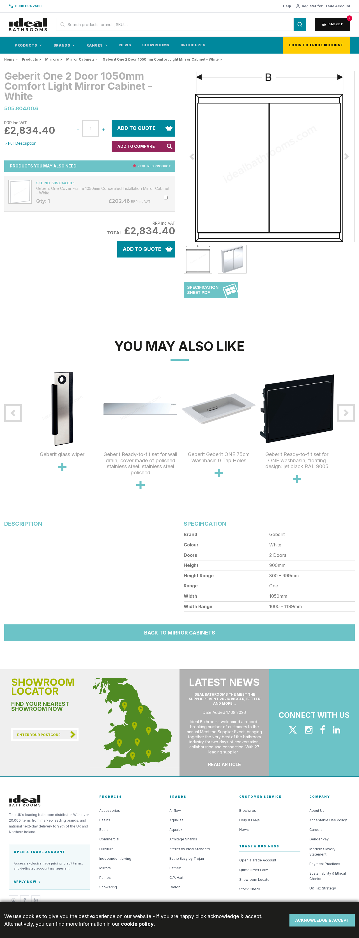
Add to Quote (136, 128)
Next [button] (340, 436)
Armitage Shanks (183, 839)
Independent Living (115, 858)
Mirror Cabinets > (82, 59)
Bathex (175, 868)
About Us (317, 810)
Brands (62, 45)
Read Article (224, 764)
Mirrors (105, 868)
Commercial (109, 839)
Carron (174, 887)
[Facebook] (24, 899)
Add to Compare (136, 146)
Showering (108, 887)
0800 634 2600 (28, 6)
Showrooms (155, 45)
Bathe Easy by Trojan (186, 858)
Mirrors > (53, 59)
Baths (104, 829)
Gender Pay (319, 839)
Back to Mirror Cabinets (179, 633)
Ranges (94, 45)
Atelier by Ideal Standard (189, 849)
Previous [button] (179, 156)
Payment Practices (324, 864)
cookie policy (137, 924)
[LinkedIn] (35, 899)
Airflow (175, 810)
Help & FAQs (249, 820)
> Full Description (20, 143)
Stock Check (249, 889)
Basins (104, 820)
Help (287, 6)
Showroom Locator (255, 879)
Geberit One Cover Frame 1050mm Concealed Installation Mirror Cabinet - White (102, 190)
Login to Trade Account (316, 45)
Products (26, 45)
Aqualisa (176, 820)
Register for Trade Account (326, 6)
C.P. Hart (176, 877)
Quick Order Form (253, 870)
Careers (316, 829)
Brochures (193, 45)
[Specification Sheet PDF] (211, 293)
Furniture (106, 849)
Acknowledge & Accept (322, 920)
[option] (269, 156)
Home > (11, 59)
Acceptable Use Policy (328, 820)
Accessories (109, 810)
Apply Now (25, 882)
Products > (31, 59)
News (125, 45)
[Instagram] (13, 899)
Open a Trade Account (257, 860)
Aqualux (176, 829)
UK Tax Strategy (322, 888)
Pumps (105, 877)
